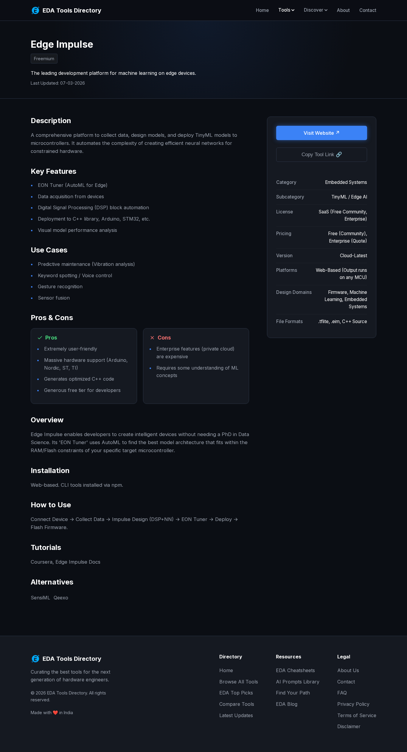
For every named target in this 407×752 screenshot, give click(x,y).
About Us (348, 670)
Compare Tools (236, 704)
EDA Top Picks (236, 693)
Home (262, 10)
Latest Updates (236, 715)
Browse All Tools (238, 682)
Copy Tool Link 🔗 (322, 155)
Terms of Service (356, 715)
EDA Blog (286, 704)
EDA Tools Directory (72, 10)
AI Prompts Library (297, 682)
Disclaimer (349, 726)
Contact (367, 10)
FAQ (342, 693)
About (343, 10)
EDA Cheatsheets (295, 670)
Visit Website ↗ (322, 133)
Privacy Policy (353, 704)
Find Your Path (293, 693)
